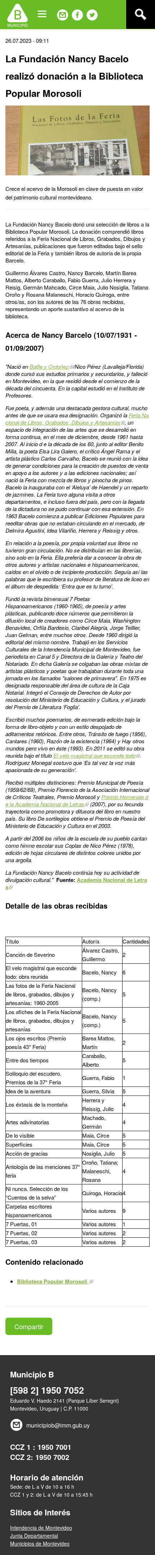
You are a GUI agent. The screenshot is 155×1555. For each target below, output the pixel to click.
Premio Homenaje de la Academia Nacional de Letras (76, 800)
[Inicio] (17, 14)
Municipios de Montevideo (40, 1543)
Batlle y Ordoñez (49, 366)
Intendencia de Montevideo (41, 1527)
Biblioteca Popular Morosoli (53, 1281)
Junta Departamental (34, 1535)
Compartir (28, 1326)
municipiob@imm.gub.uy (58, 1425)
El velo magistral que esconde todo (94, 755)
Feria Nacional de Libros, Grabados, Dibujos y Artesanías (77, 418)
